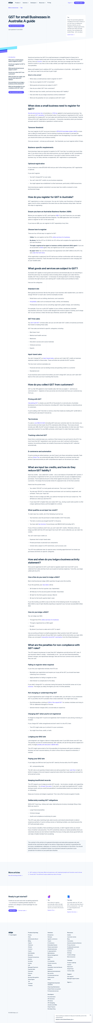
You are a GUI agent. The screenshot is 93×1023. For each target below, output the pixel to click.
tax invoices (42, 524)
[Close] (90, 1015)
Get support (70, 976)
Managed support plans (73, 978)
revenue (30, 686)
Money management (53, 955)
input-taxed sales (48, 358)
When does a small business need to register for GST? (15, 60)
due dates (46, 585)
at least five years (46, 786)
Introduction (11, 57)
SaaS (49, 959)
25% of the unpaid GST (55, 702)
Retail (49, 979)
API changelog (51, 1002)
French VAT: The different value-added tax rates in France (45, 874)
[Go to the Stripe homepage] (10, 932)
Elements (30, 955)
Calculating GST (33, 403)
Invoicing (30, 961)
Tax (21, 7)
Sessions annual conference (74, 943)
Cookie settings (71, 955)
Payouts (30, 973)
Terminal (30, 983)
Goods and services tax (35, 113)
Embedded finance (52, 945)
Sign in (69, 2)
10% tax (54, 113)
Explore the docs (71, 912)
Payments (30, 971)
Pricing (49, 2)
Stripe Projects (51, 1007)
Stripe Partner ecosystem (54, 989)
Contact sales (78, 2)
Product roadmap (71, 962)
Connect (30, 949)
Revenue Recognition (33, 977)
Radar (29, 975)
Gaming (50, 965)
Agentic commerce (52, 939)
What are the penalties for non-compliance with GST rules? (16, 87)
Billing (29, 941)
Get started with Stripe (16, 25)
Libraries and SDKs (52, 1005)
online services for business (61, 237)
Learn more (70, 34)
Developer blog (51, 1009)
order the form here (38, 253)
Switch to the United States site (64, 1019)
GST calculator (39, 115)
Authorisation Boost (33, 939)
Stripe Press (70, 968)
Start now (12, 910)
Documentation (52, 996)
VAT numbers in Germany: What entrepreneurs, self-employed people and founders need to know (56, 872)
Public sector (51, 977)
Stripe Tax (36, 457)
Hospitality (33, 301)
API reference (51, 998)
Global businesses (52, 949)
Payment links (31, 969)
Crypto (30, 951)
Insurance (50, 969)
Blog (68, 939)
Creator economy (52, 963)
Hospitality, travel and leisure (55, 967)
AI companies (51, 961)
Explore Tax (51, 910)
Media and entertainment (54, 971)
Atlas (29, 937)
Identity (30, 959)
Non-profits (51, 973)
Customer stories (71, 937)
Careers (69, 964)
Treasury (30, 985)
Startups (50, 937)
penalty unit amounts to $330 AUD (47, 744)
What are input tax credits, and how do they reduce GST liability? (16, 78)
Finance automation (53, 947)
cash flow (73, 770)
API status (50, 1000)
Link (29, 965)
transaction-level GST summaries (51, 637)
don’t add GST (35, 322)
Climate (30, 947)
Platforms (50, 957)
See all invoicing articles (14, 875)
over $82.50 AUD (39, 423)
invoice (39, 61)
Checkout (30, 945)
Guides (69, 935)
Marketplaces (51, 953)
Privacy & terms (71, 945)
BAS (41, 247)
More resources (13, 7)
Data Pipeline (31, 953)
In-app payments (52, 951)
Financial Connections (33, 957)
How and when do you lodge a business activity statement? (16, 83)
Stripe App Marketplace (54, 987)
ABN (57, 215)
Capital (30, 943)
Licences (69, 950)
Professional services (53, 975)
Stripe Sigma (31, 979)
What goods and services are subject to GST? (16, 68)
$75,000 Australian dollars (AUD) (67, 131)
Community (70, 941)
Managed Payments (33, 967)
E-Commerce (51, 943)
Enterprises (50, 935)
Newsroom (70, 966)
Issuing (30, 963)
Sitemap (69, 952)
